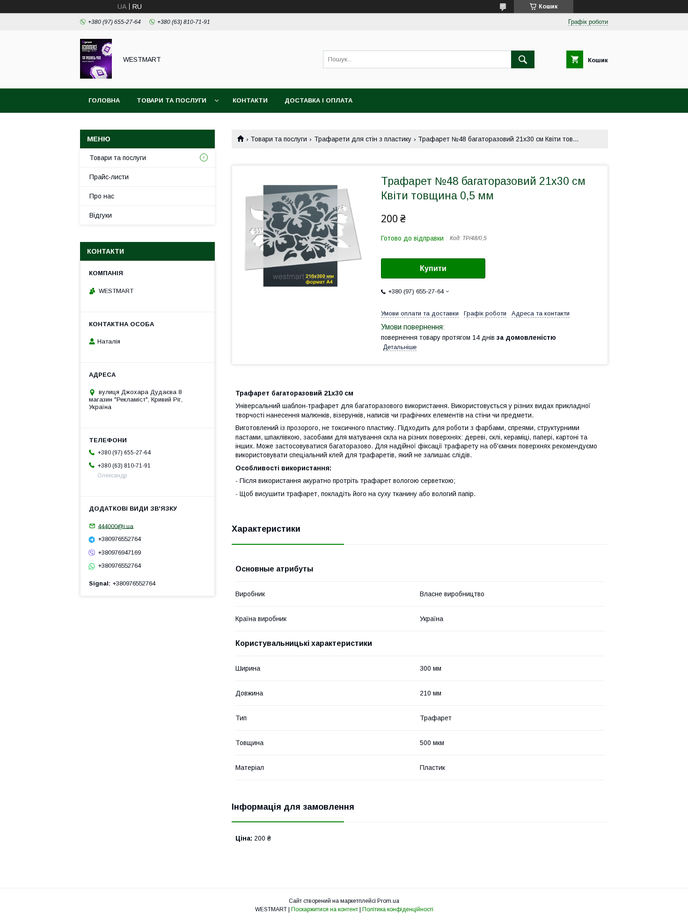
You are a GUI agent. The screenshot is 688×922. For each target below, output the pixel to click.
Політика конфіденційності (397, 909)
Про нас (101, 196)
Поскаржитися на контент (324, 909)
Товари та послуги (171, 100)
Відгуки (100, 215)
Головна (104, 100)
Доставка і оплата (318, 100)
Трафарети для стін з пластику (362, 139)
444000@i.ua (115, 525)
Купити (433, 268)
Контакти (250, 100)
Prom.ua (388, 901)
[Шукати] (522, 59)
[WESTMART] (96, 76)
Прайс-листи (109, 177)
